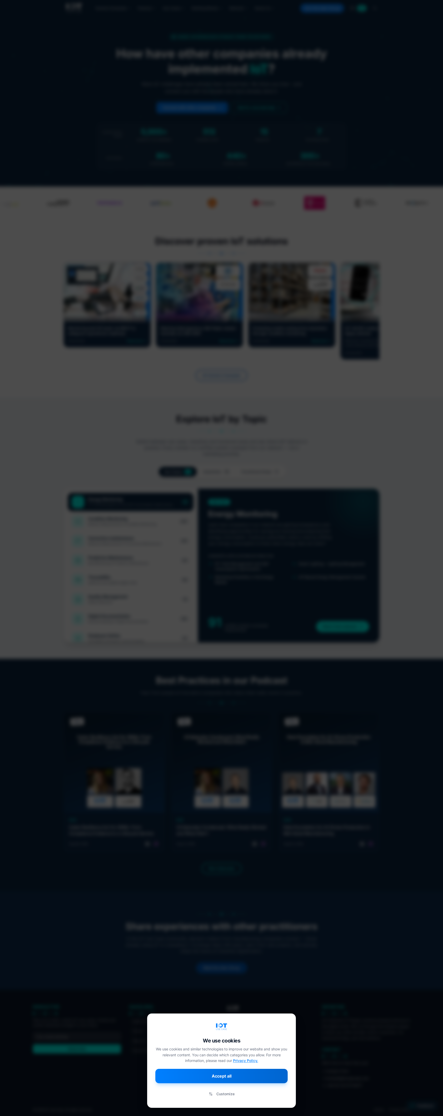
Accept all (221, 1076)
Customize (225, 1094)
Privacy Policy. (245, 1060)
